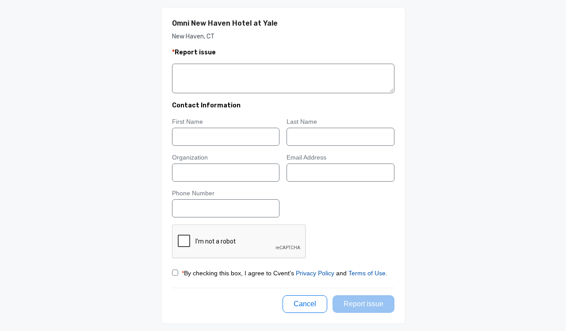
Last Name (302, 121)
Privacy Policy (315, 273)
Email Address (306, 157)
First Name (187, 121)
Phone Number (193, 193)
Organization (190, 157)
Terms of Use (367, 273)
